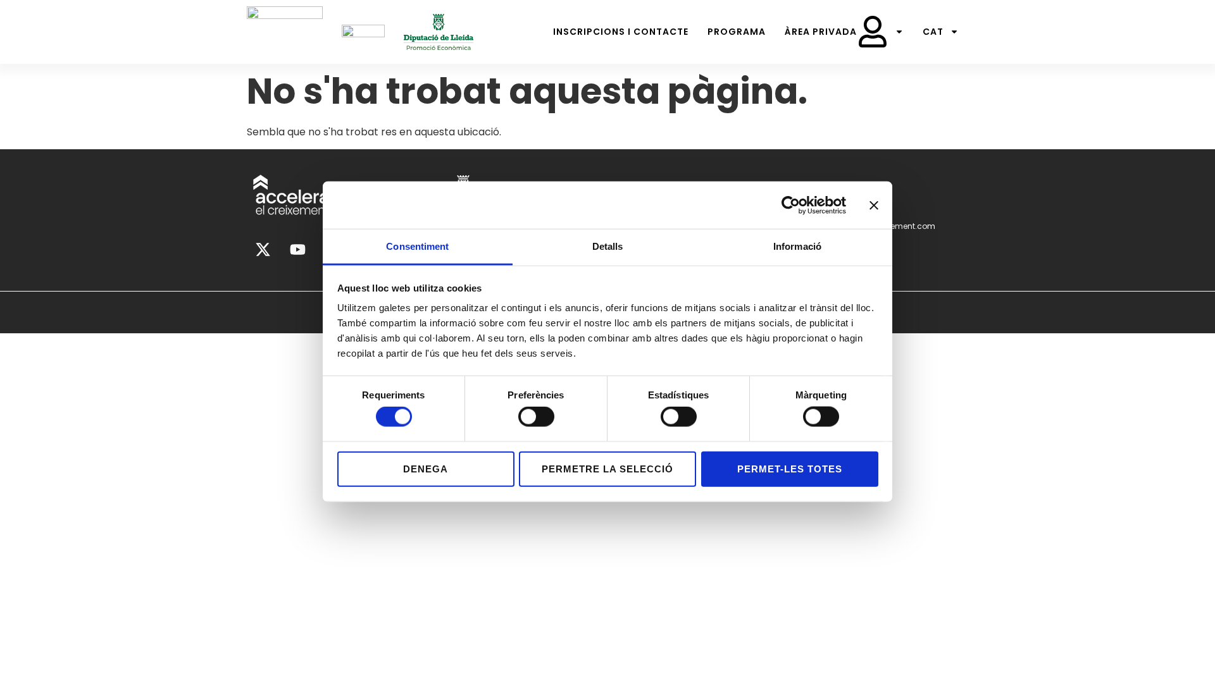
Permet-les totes (789, 468)
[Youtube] (297, 250)
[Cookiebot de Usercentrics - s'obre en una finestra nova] (790, 204)
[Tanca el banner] (873, 204)
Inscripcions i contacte (620, 31)
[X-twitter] (262, 250)
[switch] (536, 417)
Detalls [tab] (607, 246)
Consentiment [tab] (417, 246)
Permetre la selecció (607, 468)
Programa (736, 31)
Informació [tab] (797, 246)
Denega (425, 468)
